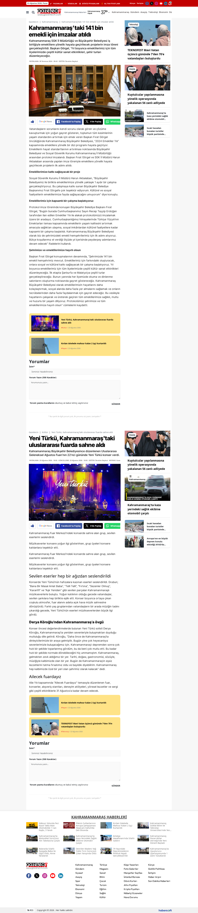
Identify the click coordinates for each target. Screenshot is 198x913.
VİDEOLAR (72, 3)
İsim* (32, 366)
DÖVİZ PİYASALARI (90, 3)
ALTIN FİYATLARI (112, 3)
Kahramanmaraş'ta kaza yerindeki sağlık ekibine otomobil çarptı (157, 116)
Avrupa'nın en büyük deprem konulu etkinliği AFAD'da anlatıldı (157, 541)
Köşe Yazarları (131, 864)
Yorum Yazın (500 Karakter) (42, 377)
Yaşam (78, 897)
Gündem (79, 868)
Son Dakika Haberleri (159, 881)
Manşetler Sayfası (133, 872)
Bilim (102, 876)
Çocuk (103, 881)
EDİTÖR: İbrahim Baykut (68, 61)
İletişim (140, 3)
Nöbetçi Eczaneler (133, 893)
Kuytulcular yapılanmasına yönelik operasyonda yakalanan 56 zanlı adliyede (146, 99)
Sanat (103, 872)
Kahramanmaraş (50, 21)
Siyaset (79, 872)
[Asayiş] (147, 77)
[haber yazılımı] (165, 910)
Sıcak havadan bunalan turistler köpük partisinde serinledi (155, 131)
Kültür (45, 432)
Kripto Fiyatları (132, 889)
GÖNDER (116, 404)
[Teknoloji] (147, 32)
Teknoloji (80, 885)
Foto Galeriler (131, 868)
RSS (31, 910)
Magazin (104, 868)
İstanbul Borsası (132, 876)
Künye (132, 3)
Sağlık (103, 893)
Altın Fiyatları (131, 885)
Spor (77, 881)
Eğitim (103, 889)
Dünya (78, 893)
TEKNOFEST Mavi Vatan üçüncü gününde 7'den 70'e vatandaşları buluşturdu (146, 54)
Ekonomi (79, 889)
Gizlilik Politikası (156, 868)
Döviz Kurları (130, 881)
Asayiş (78, 876)
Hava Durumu (131, 897)
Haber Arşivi (154, 876)
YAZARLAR (58, 3)
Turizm (103, 885)
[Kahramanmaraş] (147, 487)
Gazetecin (33, 21)
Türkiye (103, 864)
